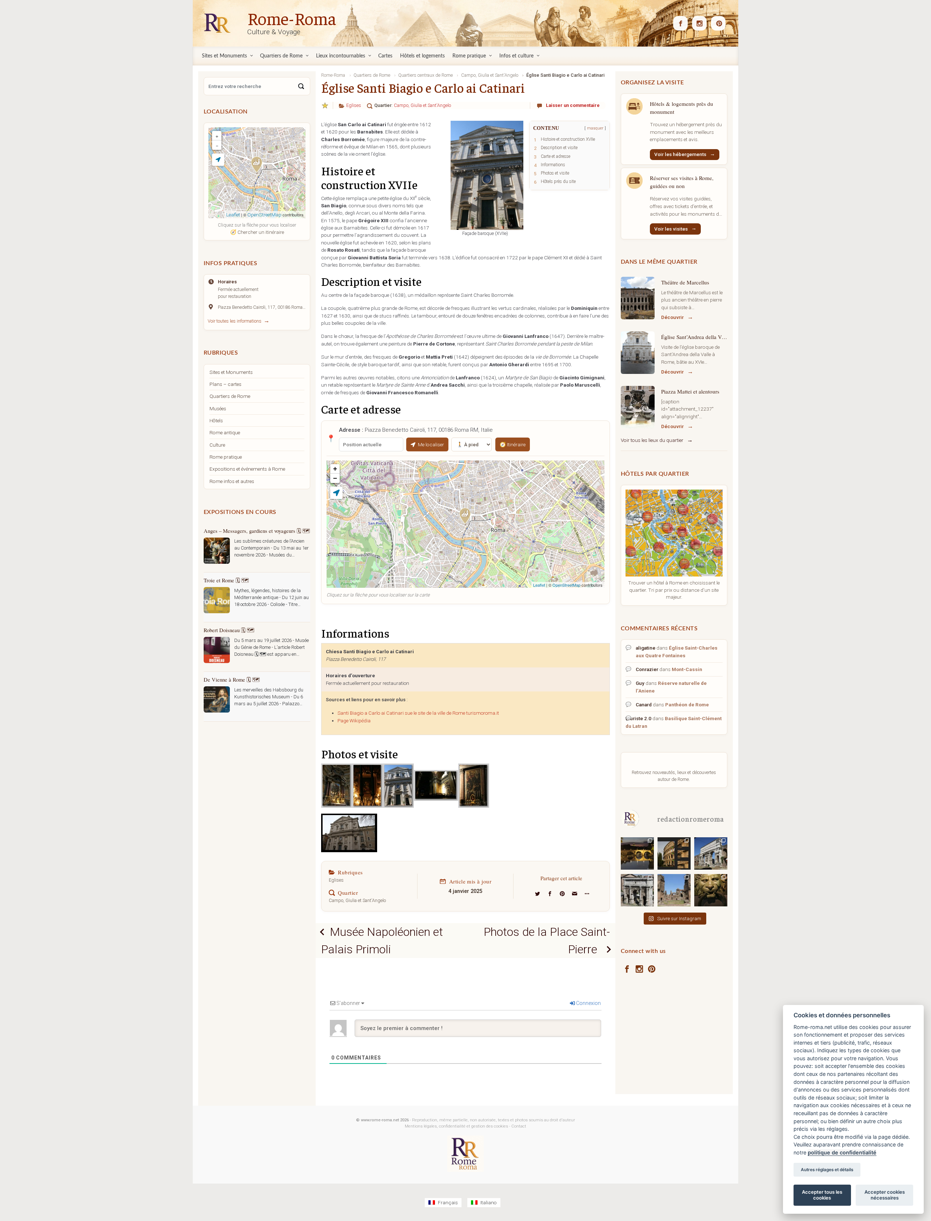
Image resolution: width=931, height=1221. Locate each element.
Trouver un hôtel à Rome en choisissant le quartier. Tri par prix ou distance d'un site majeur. (674, 590)
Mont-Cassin (687, 669)
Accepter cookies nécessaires (884, 1195)
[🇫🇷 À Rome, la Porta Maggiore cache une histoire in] (710, 853)
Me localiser (431, 444)
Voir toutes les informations (234, 321)
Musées (217, 408)
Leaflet (539, 585)
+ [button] (335, 468)
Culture (217, 445)
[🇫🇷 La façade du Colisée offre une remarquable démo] (674, 853)
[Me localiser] (336, 493)
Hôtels (216, 420)
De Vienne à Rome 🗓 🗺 (232, 679)
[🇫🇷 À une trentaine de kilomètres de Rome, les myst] (710, 889)
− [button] (335, 478)
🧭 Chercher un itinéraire (257, 232)
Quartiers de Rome (229, 396)
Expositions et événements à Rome (247, 469)
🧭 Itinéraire (513, 444)
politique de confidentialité (842, 1152)
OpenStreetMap (566, 585)
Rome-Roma (291, 18)
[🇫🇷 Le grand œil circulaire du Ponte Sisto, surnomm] (637, 853)
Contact (518, 1126)
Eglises (353, 105)
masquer (595, 128)
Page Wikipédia (354, 720)
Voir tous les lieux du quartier (652, 440)
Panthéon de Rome (687, 704)
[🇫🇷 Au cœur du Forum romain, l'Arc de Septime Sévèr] (637, 889)
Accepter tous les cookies (822, 1195)
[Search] (301, 86)
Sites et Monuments (231, 372)
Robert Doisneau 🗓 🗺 (229, 630)
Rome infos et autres (231, 481)
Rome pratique (225, 457)
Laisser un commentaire (573, 105)
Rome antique (224, 432)
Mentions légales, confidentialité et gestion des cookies (456, 1126)
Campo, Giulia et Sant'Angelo (422, 105)
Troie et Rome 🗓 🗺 (226, 580)
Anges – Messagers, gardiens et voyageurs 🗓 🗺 (257, 530)
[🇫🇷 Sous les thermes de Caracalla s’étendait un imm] (674, 889)
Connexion (588, 1003)
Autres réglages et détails (827, 1169)
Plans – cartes (225, 384)
